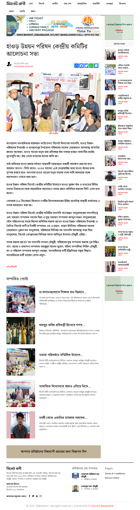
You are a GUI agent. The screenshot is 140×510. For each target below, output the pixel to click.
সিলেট (41, 3)
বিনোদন (122, 3)
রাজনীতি (96, 3)
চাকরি (22, 11)
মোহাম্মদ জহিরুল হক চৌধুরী (90, 475)
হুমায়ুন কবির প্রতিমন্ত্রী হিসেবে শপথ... (62, 325)
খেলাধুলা (109, 3)
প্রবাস (11, 11)
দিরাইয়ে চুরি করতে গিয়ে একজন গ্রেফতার (125, 204)
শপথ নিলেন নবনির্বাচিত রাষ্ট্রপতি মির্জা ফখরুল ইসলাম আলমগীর (126, 251)
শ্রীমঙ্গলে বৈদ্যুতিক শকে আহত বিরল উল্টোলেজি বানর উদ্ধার (125, 130)
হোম (31, 3)
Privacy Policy (112, 478)
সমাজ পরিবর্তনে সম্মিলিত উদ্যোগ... (61, 355)
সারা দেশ (67, 3)
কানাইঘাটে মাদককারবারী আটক (123, 265)
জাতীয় (55, 3)
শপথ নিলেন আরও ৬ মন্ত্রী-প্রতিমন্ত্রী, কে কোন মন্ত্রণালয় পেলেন (125, 236)
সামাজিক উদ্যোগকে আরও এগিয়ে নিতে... (65, 386)
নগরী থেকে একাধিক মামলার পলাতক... (63, 417)
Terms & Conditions (115, 473)
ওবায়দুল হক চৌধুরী (89, 486)
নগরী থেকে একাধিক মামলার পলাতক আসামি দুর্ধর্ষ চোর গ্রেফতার (125, 190)
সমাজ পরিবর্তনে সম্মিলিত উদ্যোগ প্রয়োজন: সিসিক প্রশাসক (125, 145)
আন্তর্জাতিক (82, 3)
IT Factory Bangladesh (101, 506)
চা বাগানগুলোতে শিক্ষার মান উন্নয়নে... (63, 292)
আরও (33, 11)
